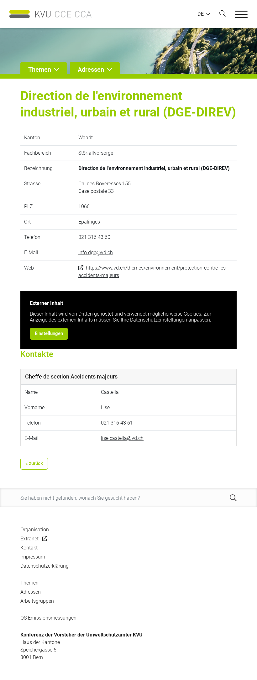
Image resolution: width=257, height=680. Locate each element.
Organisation (34, 530)
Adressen (30, 592)
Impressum (32, 557)
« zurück (34, 463)
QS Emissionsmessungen (48, 618)
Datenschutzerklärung (44, 566)
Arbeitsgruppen (37, 601)
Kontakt (29, 548)
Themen (29, 583)
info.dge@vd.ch (95, 252)
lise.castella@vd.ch (122, 438)
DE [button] (200, 14)
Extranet (29, 539)
